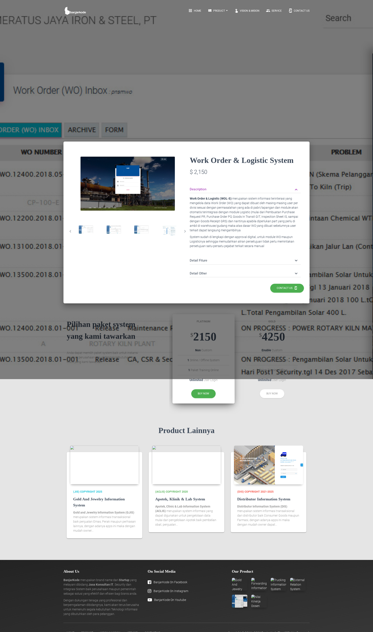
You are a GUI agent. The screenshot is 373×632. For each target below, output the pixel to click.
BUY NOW (203, 393)
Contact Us (299, 10)
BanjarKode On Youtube (170, 600)
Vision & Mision (246, 10)
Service (274, 10)
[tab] (86, 229)
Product (217, 10)
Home (194, 10)
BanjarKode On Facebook (170, 582)
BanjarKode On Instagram (170, 591)
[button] (244, 189)
